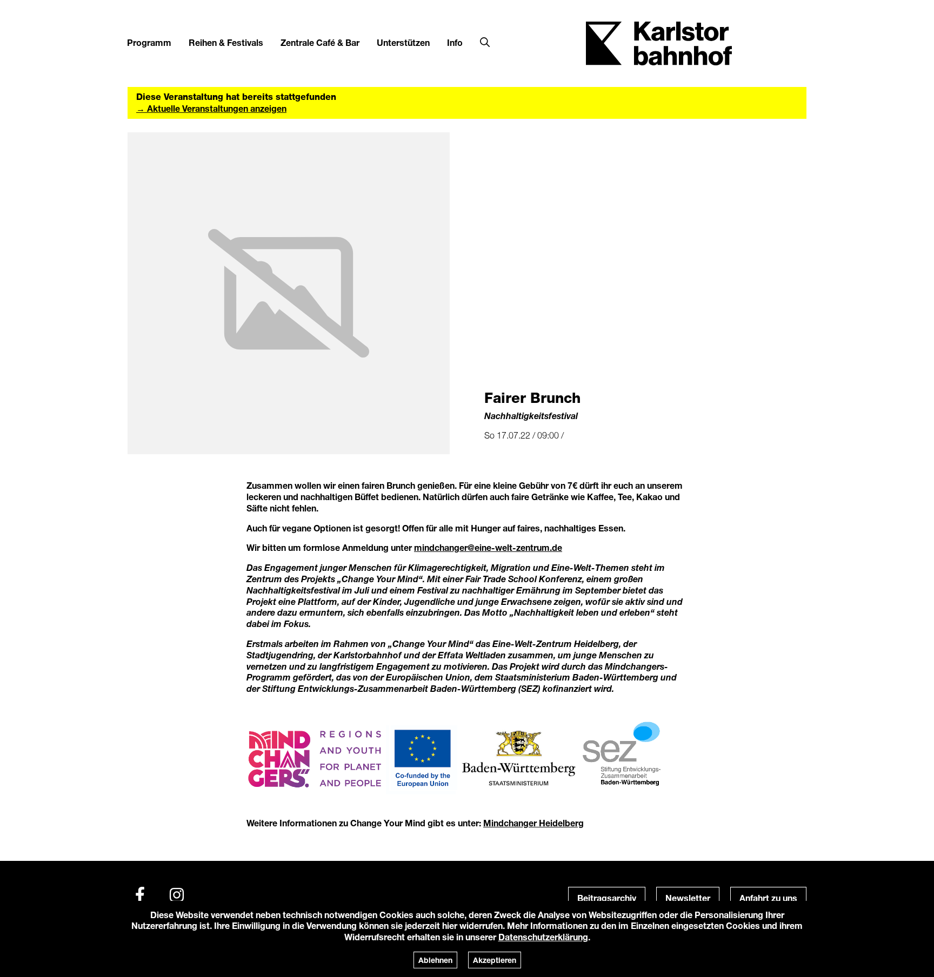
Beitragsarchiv (606, 898)
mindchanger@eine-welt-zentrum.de (488, 547)
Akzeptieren (494, 960)
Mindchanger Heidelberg (533, 823)
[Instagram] (177, 895)
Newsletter (687, 898)
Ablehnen (435, 960)
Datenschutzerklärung (543, 937)
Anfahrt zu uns (768, 898)
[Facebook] (140, 895)
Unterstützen (403, 42)
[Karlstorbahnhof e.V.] (659, 42)
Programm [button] (149, 42)
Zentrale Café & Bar (320, 42)
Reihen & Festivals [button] (226, 42)
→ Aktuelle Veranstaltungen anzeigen (211, 108)
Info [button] (455, 42)
